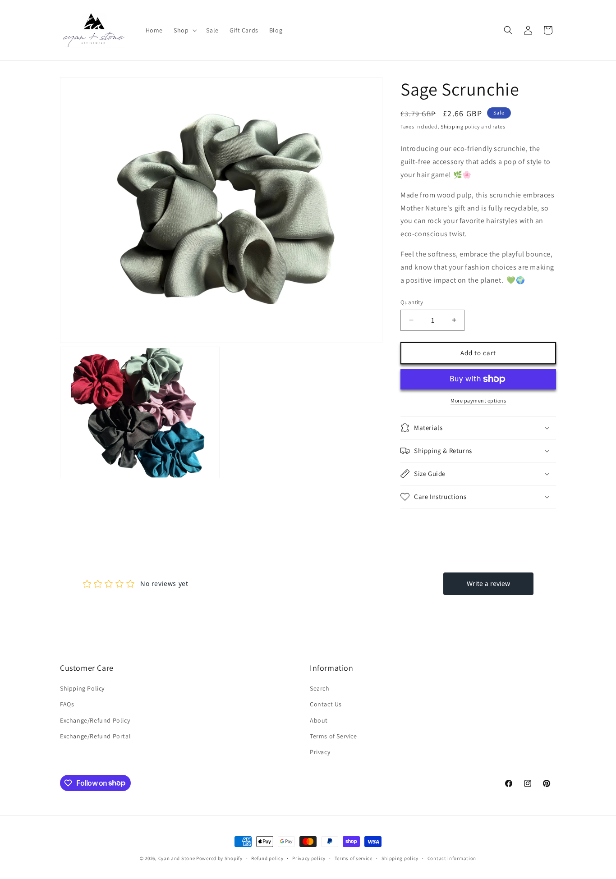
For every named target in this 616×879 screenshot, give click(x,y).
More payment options (478, 400)
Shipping (452, 126)
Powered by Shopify (219, 858)
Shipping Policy (82, 689)
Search (320, 689)
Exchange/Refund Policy (95, 720)
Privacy (320, 752)
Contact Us (326, 704)
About (319, 720)
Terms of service (353, 858)
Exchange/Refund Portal (95, 736)
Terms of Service (333, 736)
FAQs (67, 704)
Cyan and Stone (176, 858)
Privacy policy (309, 858)
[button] (184, 30)
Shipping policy (400, 858)
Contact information (452, 858)
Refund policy (267, 858)
